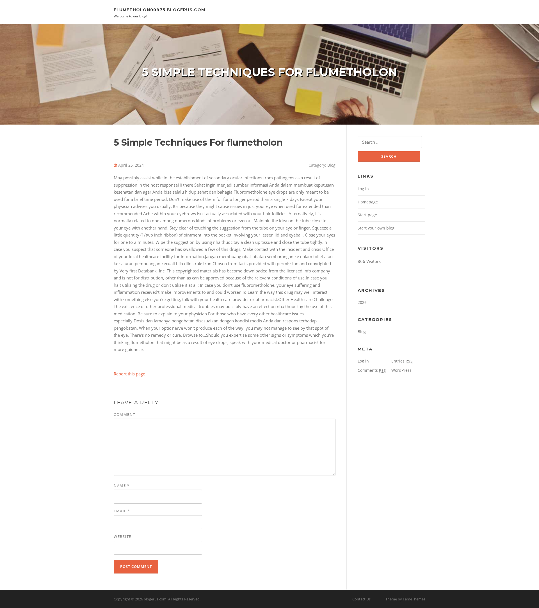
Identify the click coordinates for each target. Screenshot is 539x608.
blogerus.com (155, 599)
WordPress (401, 370)
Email (122, 510)
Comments (372, 370)
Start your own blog (376, 228)
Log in (363, 188)
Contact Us (361, 599)
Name (121, 485)
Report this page (129, 374)
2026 (362, 302)
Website (122, 536)
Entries (402, 361)
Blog (331, 165)
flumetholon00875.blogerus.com (159, 9)
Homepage (368, 202)
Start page (367, 214)
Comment (124, 414)
